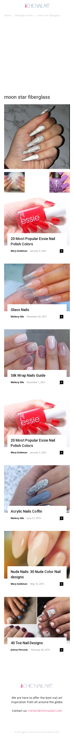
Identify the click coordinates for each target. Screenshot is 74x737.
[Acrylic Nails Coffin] (37, 489)
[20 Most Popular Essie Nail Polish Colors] (37, 222)
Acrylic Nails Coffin (26, 511)
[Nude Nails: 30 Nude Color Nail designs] (37, 555)
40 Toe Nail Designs (27, 643)
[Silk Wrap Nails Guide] (37, 353)
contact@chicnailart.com (45, 711)
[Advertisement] (37, 57)
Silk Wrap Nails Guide (28, 375)
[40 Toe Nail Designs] (37, 620)
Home (7, 15)
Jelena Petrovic (19, 649)
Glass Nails (20, 310)
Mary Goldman (19, 250)
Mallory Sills (17, 316)
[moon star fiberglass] (37, 168)
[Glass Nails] (37, 287)
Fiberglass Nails (24, 15)
